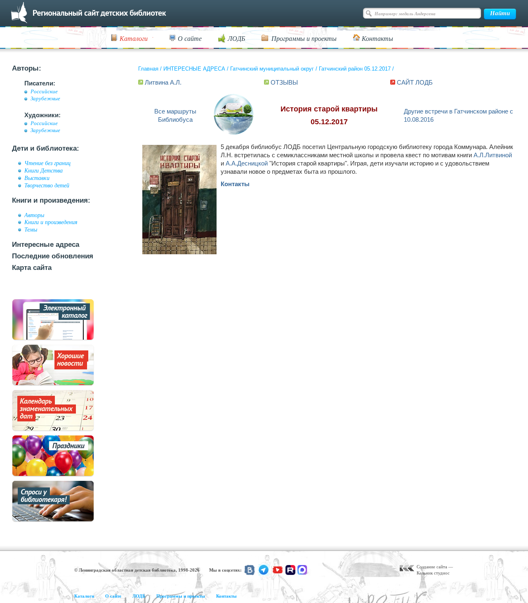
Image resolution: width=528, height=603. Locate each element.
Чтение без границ (47, 163)
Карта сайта (32, 268)
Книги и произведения (51, 222)
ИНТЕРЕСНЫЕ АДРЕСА (194, 69)
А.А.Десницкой (247, 163)
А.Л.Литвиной (493, 154)
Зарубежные (45, 99)
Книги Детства (43, 170)
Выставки (37, 178)
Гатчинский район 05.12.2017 (355, 69)
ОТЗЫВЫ (284, 82)
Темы (30, 229)
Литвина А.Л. (163, 82)
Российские (44, 92)
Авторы (34, 215)
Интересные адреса (45, 244)
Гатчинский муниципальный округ (272, 69)
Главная (148, 69)
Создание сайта (432, 566)
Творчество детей (46, 185)
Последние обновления (52, 256)
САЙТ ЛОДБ (415, 82)
